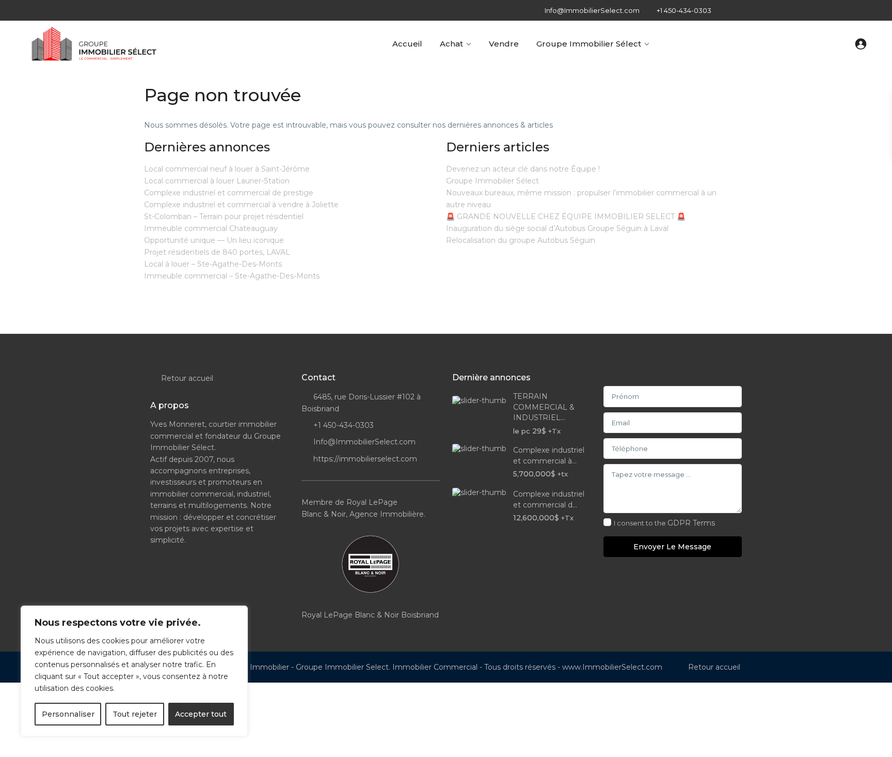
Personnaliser (68, 714)
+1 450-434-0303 (684, 10)
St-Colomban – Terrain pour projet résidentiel (224, 216)
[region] (134, 671)
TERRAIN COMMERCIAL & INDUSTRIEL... (544, 407)
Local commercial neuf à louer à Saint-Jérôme (227, 169)
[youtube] (835, 10)
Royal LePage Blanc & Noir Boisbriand (370, 615)
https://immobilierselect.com (365, 459)
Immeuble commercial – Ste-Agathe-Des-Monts (232, 276)
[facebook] (729, 10)
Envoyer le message (672, 546)
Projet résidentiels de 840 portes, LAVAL (217, 252)
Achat (451, 44)
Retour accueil (187, 378)
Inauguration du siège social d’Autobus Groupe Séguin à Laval (557, 228)
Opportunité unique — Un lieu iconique (214, 240)
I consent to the (664, 523)
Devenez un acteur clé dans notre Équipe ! (523, 169)
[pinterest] (814, 10)
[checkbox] (607, 522)
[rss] (750, 10)
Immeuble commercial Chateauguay (211, 228)
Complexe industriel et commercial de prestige (228, 192)
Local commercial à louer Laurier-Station (217, 181)
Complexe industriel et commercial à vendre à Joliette (241, 204)
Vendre (504, 44)
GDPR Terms (691, 523)
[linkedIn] (793, 10)
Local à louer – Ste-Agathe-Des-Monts (213, 264)
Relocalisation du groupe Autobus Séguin (520, 240)
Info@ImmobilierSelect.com (364, 441)
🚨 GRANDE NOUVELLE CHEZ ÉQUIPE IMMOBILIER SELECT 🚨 (566, 216)
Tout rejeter (135, 714)
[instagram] (856, 10)
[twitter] (772, 10)
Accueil (407, 44)
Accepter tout (201, 714)
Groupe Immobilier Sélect (588, 44)
